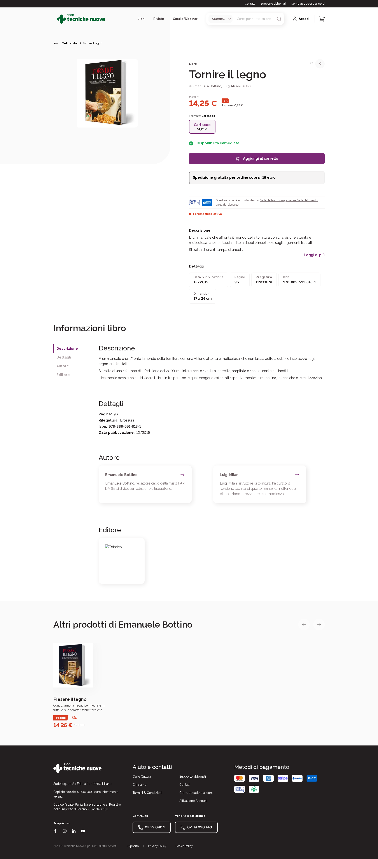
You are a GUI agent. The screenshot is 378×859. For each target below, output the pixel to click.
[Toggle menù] (55, 18)
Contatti (250, 3)
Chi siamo (140, 784)
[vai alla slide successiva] (319, 624)
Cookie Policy (184, 846)
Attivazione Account (193, 801)
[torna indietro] (56, 43)
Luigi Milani (232, 86)
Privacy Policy (157, 846)
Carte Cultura (142, 776)
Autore (62, 366)
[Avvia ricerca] (279, 18)
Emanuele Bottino (206, 86)
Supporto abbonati (273, 3)
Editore (63, 375)
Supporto (133, 846)
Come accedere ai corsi (308, 3)
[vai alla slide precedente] (304, 624)
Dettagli (63, 357)
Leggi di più (314, 255)
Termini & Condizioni (147, 792)
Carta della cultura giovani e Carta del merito (288, 200)
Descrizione (67, 348)
